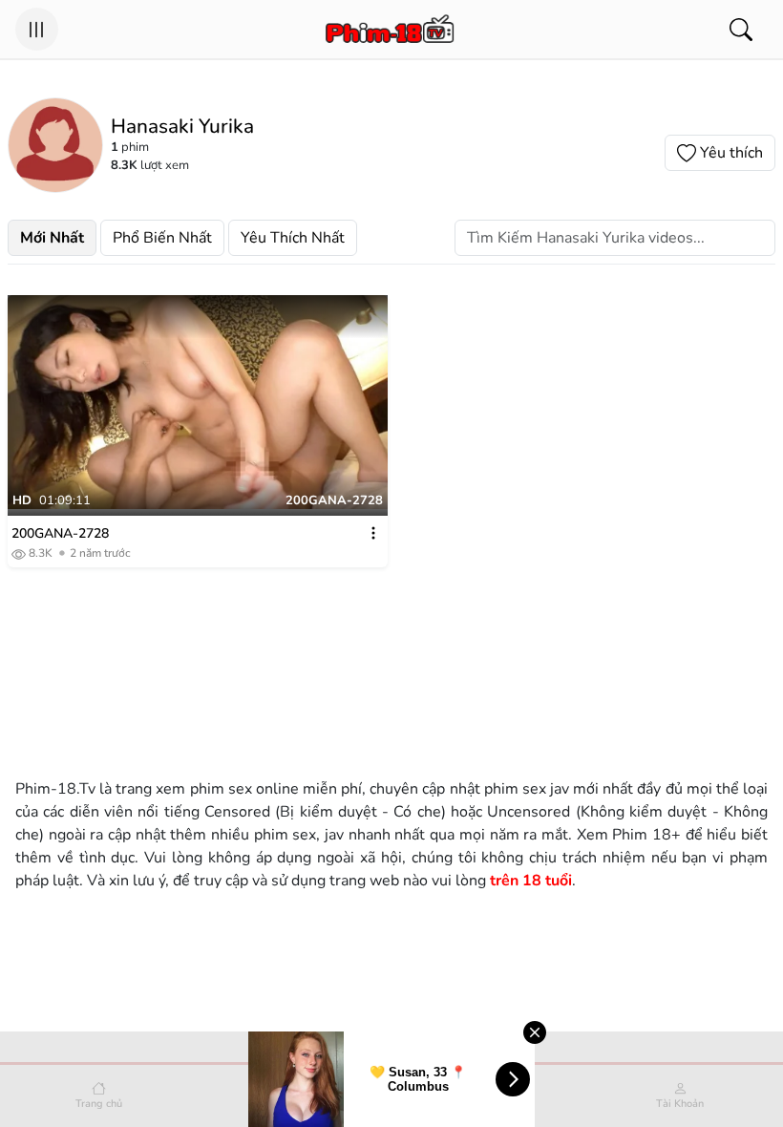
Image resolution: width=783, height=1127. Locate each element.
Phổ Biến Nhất (162, 237)
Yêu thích (731, 152)
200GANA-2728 (60, 533)
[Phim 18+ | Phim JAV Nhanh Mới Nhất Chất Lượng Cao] (389, 29)
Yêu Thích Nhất (293, 237)
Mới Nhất (52, 237)
